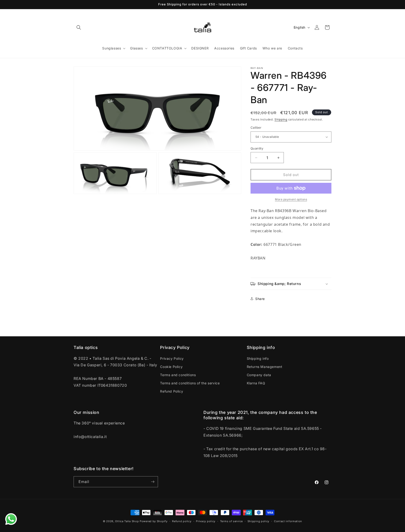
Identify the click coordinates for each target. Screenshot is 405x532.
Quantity (257, 148)
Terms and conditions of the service (190, 383)
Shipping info (258, 358)
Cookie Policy (171, 367)
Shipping (280, 119)
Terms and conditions (178, 375)
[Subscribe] (152, 481)
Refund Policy (171, 391)
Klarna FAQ (256, 383)
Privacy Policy (172, 358)
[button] (79, 27)
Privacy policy (205, 521)
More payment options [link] (291, 199)
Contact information (288, 521)
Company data (259, 375)
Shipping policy (259, 521)
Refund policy (181, 521)
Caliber (256, 127)
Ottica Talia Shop (127, 521)
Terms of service (231, 521)
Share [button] (260, 299)
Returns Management (264, 367)
